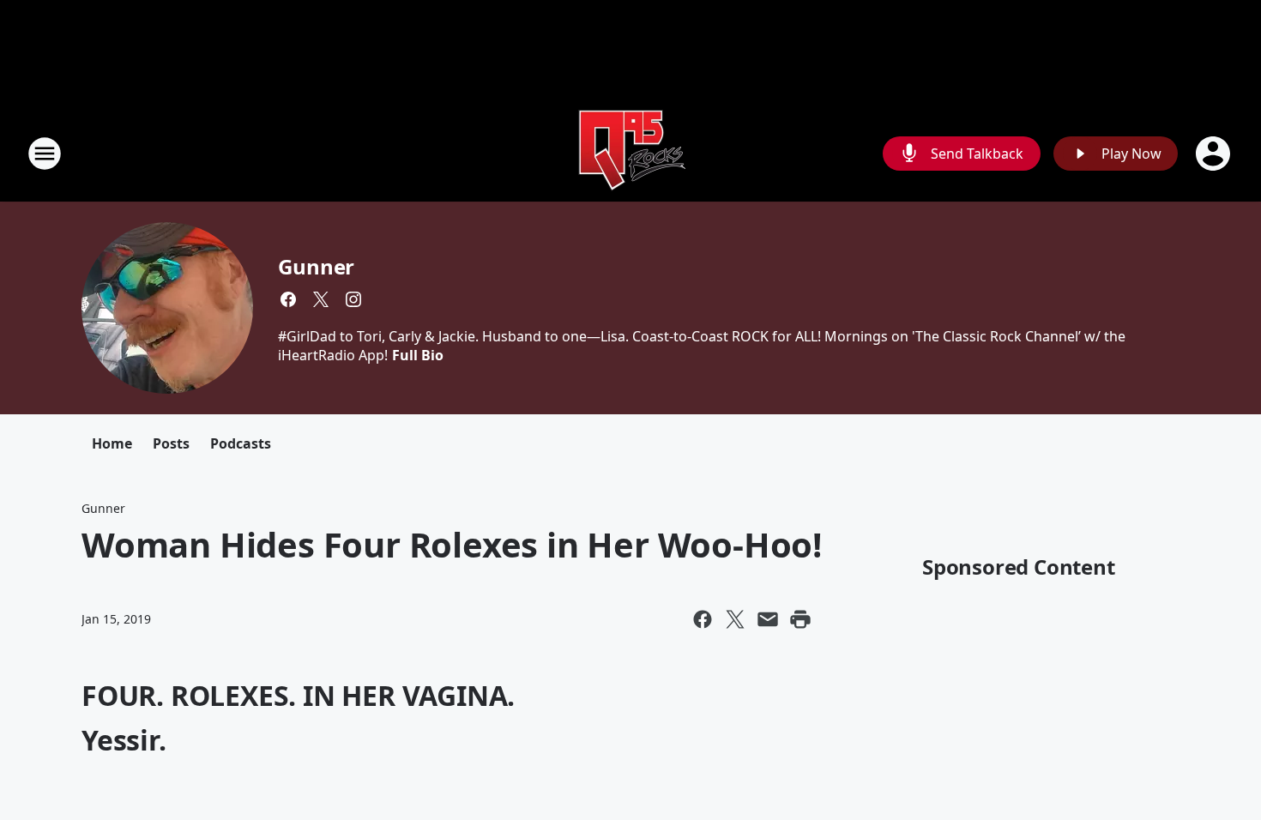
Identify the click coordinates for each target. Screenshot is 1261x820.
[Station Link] (630, 153)
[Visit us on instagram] (353, 299)
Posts (171, 443)
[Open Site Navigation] (44, 153)
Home (112, 443)
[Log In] (1215, 153)
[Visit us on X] (321, 299)
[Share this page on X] (735, 619)
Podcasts (240, 443)
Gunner (316, 266)
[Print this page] (800, 619)
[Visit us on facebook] (288, 299)
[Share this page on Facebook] (703, 619)
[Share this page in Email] (768, 619)
